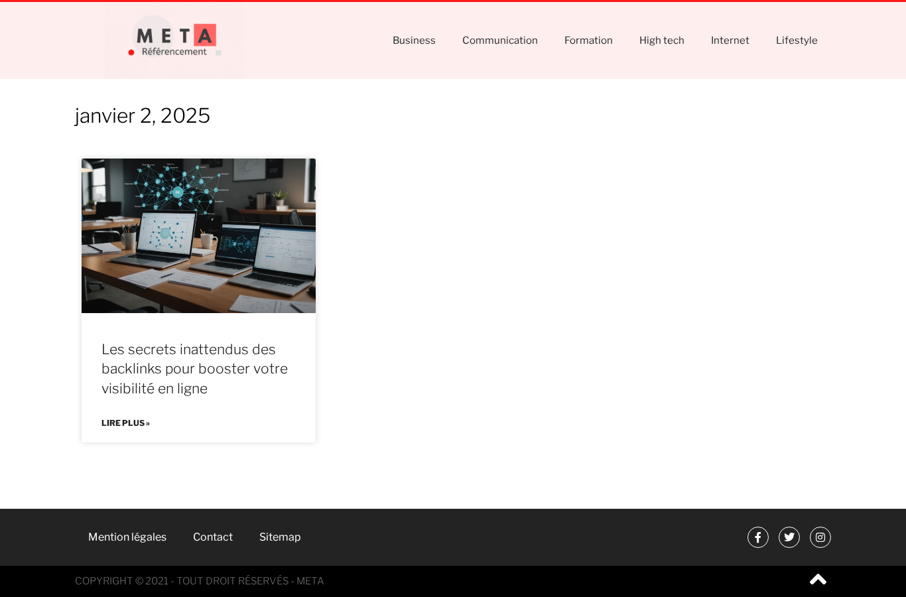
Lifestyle (797, 40)
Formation (588, 40)
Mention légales (127, 537)
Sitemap (280, 537)
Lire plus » (125, 423)
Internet (730, 40)
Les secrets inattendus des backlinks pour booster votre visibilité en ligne (194, 369)
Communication (500, 40)
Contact (213, 537)
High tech (661, 40)
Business (414, 40)
